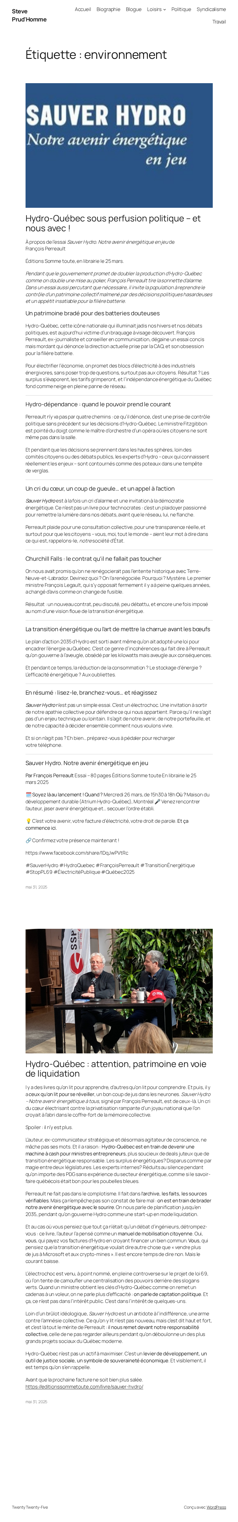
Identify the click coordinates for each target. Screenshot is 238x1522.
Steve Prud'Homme (29, 15)
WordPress (216, 1507)
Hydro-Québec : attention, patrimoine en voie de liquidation (116, 1068)
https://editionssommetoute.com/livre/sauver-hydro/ (84, 1386)
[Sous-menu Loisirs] (164, 9)
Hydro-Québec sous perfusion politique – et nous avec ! (113, 223)
